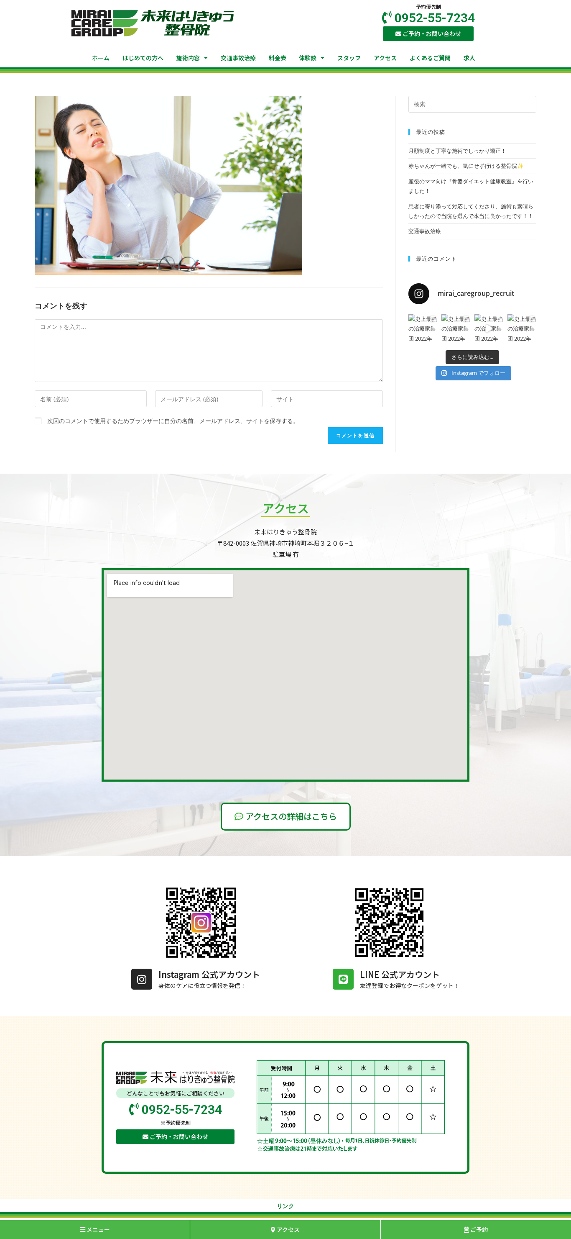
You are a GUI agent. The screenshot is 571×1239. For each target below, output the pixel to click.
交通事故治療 (238, 58)
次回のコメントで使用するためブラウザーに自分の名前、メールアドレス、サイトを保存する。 (173, 421)
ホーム (101, 58)
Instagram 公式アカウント (209, 974)
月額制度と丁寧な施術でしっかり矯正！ (457, 150)
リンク (285, 1206)
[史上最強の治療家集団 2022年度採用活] (422, 328)
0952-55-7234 (433, 17)
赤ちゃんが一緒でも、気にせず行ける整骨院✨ (466, 165)
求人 (469, 58)
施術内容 (188, 58)
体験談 (307, 58)
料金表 (277, 58)
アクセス (385, 58)
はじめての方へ (142, 58)
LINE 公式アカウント (400, 974)
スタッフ (349, 58)
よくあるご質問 (430, 58)
